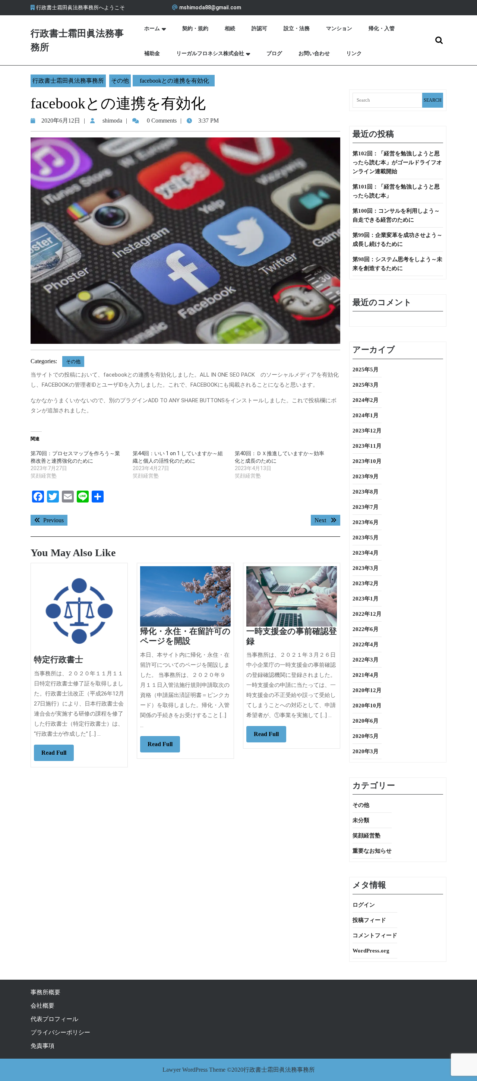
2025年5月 (366, 370)
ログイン (364, 905)
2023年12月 (367, 431)
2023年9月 (366, 476)
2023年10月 (367, 461)
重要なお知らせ (372, 851)
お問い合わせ (314, 53)
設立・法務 (297, 28)
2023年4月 (366, 553)
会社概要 (42, 1005)
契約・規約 (195, 28)
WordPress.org (371, 951)
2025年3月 (366, 385)
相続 (230, 28)
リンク (354, 53)
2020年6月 (366, 721)
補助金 (152, 53)
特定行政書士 (58, 659)
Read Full (57, 755)
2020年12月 (367, 690)
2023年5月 (366, 537)
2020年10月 (367, 705)
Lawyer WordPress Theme (193, 1069)
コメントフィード (375, 935)
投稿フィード (369, 920)
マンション (339, 28)
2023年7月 (366, 507)
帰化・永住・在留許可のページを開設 (185, 636)
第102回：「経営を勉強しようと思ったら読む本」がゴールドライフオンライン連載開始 (397, 162)
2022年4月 (366, 644)
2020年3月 (366, 751)
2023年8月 (366, 492)
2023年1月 (366, 599)
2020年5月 (366, 736)
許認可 (259, 28)
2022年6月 (366, 629)
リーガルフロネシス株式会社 (210, 53)
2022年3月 (366, 660)
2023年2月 (366, 583)
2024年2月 (366, 400)
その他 (120, 80)
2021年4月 (366, 675)
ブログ (274, 53)
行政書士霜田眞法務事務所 (68, 80)
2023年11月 (367, 446)
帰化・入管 (382, 28)
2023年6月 (366, 522)
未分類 (361, 820)
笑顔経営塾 (366, 836)
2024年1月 (366, 415)
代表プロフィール (54, 1019)
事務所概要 (45, 992)
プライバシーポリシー (60, 1032)
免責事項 (42, 1046)
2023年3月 (366, 568)
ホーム (152, 28)
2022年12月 (367, 614)
